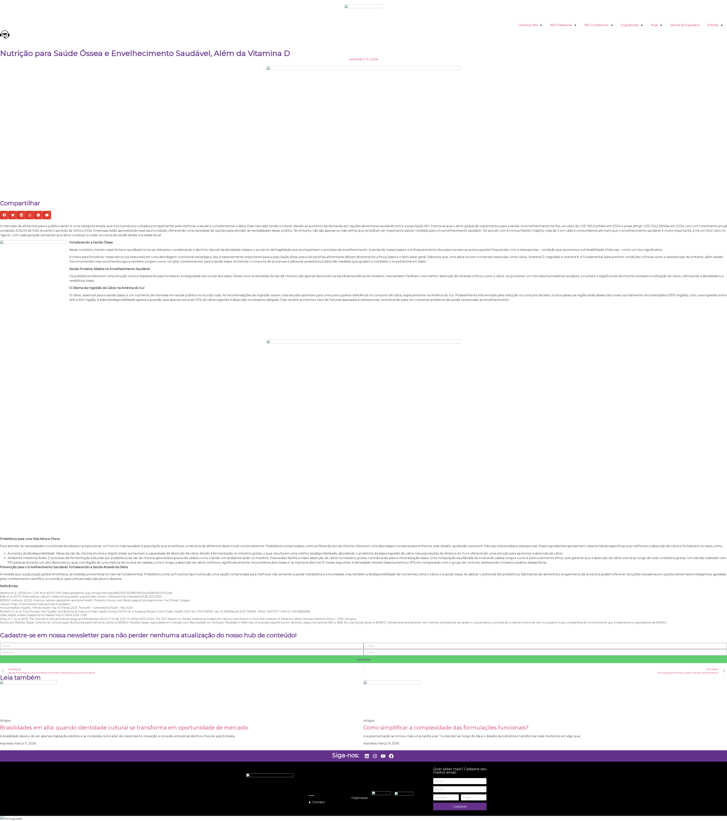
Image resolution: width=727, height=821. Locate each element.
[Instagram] (375, 756)
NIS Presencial (561, 25)
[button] (4, 215)
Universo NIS (528, 25)
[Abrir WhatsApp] (717, 811)
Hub (654, 25)
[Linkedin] (367, 756)
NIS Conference (596, 25)
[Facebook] (391, 756)
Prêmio (712, 25)
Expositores (629, 25)
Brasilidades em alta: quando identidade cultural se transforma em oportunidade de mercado (124, 727)
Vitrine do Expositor (685, 25)
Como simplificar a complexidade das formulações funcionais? (446, 727)
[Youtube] (383, 756)
